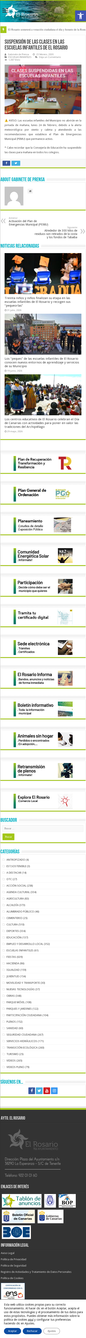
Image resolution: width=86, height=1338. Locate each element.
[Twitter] (39, 1090)
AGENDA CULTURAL (18, 892)
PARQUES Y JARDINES (19, 1008)
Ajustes (52, 1331)
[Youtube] (46, 1090)
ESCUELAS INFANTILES (19, 57)
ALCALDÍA (12, 905)
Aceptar (12, 1331)
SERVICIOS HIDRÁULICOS (21, 1041)
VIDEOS (11, 1060)
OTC (9, 879)
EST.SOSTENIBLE (16, 866)
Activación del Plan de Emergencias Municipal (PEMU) (28, 221)
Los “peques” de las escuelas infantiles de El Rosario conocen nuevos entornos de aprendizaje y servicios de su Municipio (42, 362)
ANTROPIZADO (15, 859)
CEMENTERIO (14, 918)
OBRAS (10, 995)
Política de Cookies (12, 1278)
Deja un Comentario (50, 57)
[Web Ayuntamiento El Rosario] (43, 11)
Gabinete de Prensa (18, 54)
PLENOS (11, 1021)
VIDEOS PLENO (15, 1067)
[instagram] (54, 1090)
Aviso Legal (7, 1253)
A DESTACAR (13, 872)
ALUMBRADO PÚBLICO (20, 911)
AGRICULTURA (15, 898)
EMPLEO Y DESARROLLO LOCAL (24, 944)
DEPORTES (12, 931)
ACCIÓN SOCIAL (16, 885)
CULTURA (12, 924)
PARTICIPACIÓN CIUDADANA (24, 1015)
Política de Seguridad (13, 1265)
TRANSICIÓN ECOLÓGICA (22, 1047)
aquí (30, 1319)
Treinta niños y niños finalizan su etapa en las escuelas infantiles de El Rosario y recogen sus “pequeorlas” (38, 301)
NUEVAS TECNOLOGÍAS (20, 989)
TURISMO (12, 1054)
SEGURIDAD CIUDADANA (21, 1034)
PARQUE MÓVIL (15, 1002)
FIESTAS (11, 956)
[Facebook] (31, 1090)
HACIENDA (12, 963)
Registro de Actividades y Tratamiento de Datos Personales (36, 1271)
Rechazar (32, 1331)
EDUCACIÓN (14, 937)
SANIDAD (12, 1028)
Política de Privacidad (13, 1259)
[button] (80, 15)
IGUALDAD (13, 969)
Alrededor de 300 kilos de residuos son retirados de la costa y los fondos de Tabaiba (56, 232)
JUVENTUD (12, 976)
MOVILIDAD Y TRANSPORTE (23, 982)
